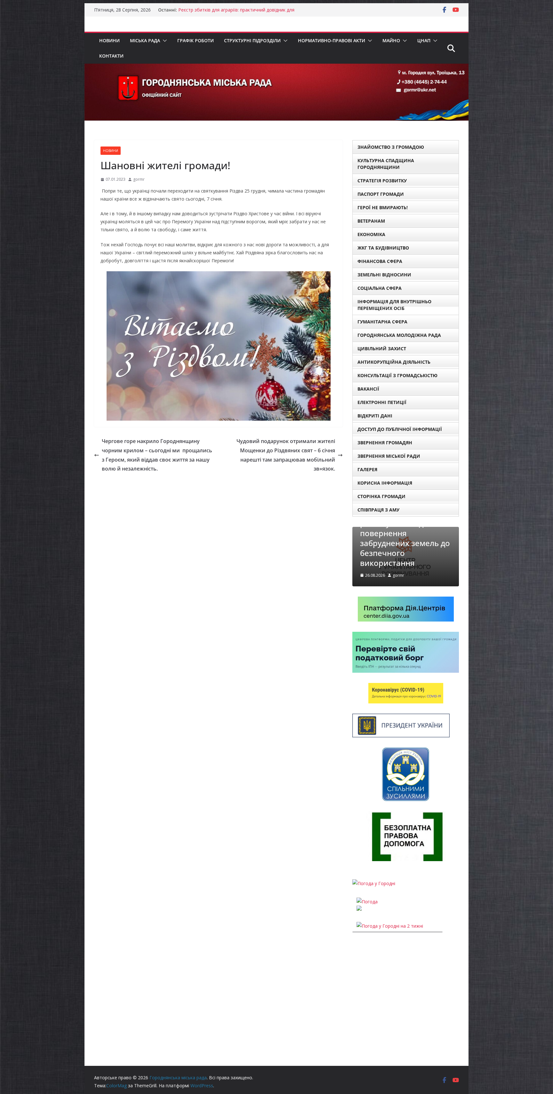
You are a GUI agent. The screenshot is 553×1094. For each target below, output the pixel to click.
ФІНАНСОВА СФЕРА (379, 261)
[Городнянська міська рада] (276, 68)
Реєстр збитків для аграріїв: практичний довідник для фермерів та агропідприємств (236, 13)
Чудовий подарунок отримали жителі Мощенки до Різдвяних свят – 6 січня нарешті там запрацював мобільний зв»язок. (285, 455)
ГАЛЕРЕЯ (367, 469)
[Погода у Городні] (373, 883)
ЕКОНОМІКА (371, 234)
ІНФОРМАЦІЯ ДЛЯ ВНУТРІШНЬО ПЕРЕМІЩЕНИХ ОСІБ (394, 304)
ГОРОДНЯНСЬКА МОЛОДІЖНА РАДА (399, 335)
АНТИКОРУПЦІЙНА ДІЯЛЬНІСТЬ (393, 362)
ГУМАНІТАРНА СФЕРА (382, 322)
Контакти (111, 56)
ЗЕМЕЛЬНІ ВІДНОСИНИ (384, 275)
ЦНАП (423, 40)
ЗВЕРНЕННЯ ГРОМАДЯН (384, 443)
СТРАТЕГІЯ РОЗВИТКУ (382, 181)
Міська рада (145, 40)
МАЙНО (391, 40)
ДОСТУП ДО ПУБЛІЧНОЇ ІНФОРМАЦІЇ (399, 429)
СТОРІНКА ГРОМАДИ (381, 496)
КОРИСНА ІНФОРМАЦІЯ (384, 483)
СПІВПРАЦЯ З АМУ (378, 510)
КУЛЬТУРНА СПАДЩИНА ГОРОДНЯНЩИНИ (385, 163)
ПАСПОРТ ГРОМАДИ (380, 194)
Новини (109, 40)
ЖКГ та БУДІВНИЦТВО (383, 248)
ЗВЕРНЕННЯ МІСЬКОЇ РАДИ (388, 456)
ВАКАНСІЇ (368, 389)
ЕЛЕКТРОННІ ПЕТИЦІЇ (381, 402)
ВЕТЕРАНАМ (371, 221)
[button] (163, 40)
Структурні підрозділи (252, 40)
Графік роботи (195, 40)
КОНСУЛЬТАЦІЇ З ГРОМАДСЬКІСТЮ (397, 375)
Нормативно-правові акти (331, 40)
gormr (139, 179)
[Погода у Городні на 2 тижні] (390, 926)
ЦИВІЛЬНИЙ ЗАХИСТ (381, 348)
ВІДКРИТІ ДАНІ (374, 416)
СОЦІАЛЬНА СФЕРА (379, 288)
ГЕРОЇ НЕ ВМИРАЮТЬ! (382, 207)
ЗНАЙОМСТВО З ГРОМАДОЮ (390, 147)
